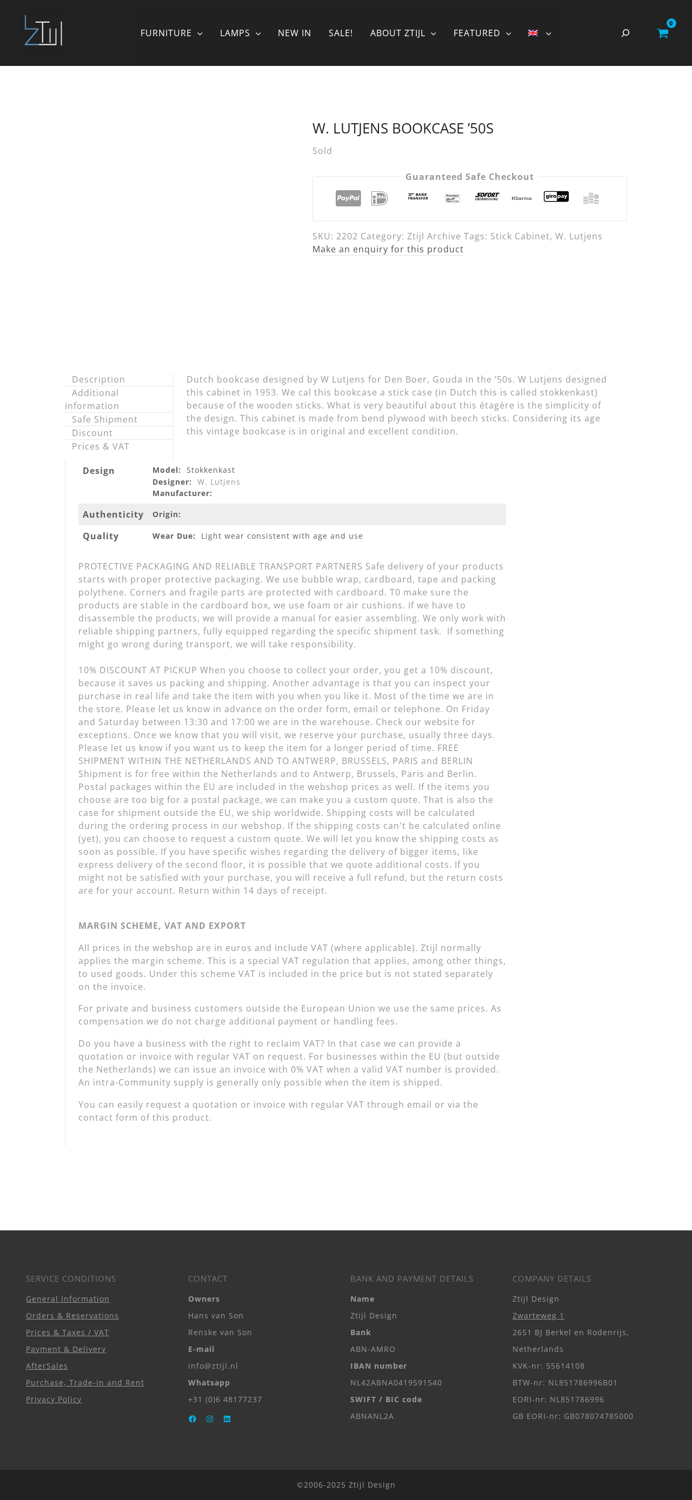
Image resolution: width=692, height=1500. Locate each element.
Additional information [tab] (92, 399)
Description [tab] (98, 379)
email (419, 1104)
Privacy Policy (54, 1399)
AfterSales (47, 1366)
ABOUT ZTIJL (397, 33)
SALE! (341, 33)
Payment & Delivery (66, 1349)
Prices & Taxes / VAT (67, 1332)
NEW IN (294, 33)
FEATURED (477, 33)
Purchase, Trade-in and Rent (85, 1382)
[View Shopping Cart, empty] (662, 33)
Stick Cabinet (520, 236)
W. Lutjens (579, 236)
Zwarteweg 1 (538, 1315)
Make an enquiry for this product (388, 249)
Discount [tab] (92, 433)
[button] (197, 33)
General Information (68, 1299)
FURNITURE (166, 33)
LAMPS (235, 33)
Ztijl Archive (434, 236)
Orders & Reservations (72, 1315)
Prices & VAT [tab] (101, 446)
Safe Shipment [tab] (105, 419)
